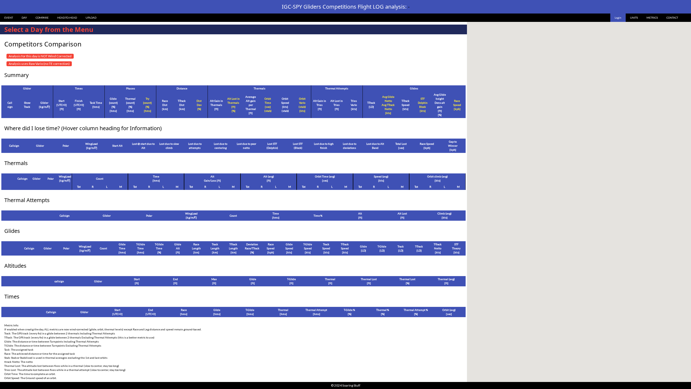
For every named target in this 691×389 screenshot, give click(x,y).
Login (618, 17)
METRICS (652, 17)
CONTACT (672, 17)
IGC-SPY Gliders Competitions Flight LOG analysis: (345, 6)
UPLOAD (91, 17)
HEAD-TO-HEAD (67, 17)
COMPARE (42, 17)
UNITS (634, 17)
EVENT (8, 17)
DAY (24, 17)
